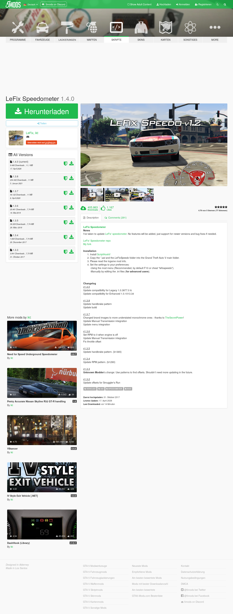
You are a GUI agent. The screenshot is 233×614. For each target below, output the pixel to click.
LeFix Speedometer (94, 227)
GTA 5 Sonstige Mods (94, 607)
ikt (28, 317)
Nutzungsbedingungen (193, 577)
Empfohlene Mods (142, 571)
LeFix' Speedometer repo (97, 240)
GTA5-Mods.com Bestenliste (147, 595)
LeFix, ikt (32, 132)
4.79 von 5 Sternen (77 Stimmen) (212, 210)
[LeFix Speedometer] (154, 144)
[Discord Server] (28, 136)
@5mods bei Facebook (196, 595)
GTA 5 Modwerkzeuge (95, 565)
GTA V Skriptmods (93, 589)
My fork (87, 244)
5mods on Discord (194, 601)
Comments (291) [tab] (117, 217)
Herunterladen (45, 111)
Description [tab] (92, 217)
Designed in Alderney (17, 564)
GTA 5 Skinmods (92, 595)
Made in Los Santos (16, 568)
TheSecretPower (174, 317)
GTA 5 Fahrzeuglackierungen (99, 577)
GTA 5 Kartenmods (93, 601)
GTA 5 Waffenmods (93, 583)
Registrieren (205, 4)
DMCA (184, 583)
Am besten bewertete (143, 589)
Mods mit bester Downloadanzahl (150, 583)
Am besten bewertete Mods (147, 577)
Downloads (93, 210)
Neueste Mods (140, 565)
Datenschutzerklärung (193, 571)
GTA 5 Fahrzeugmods (95, 571)
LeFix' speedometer (116, 233)
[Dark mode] (217, 4)
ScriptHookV (103, 254)
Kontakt (185, 565)
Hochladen (165, 4)
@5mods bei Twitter (195, 589)
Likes (109, 210)
